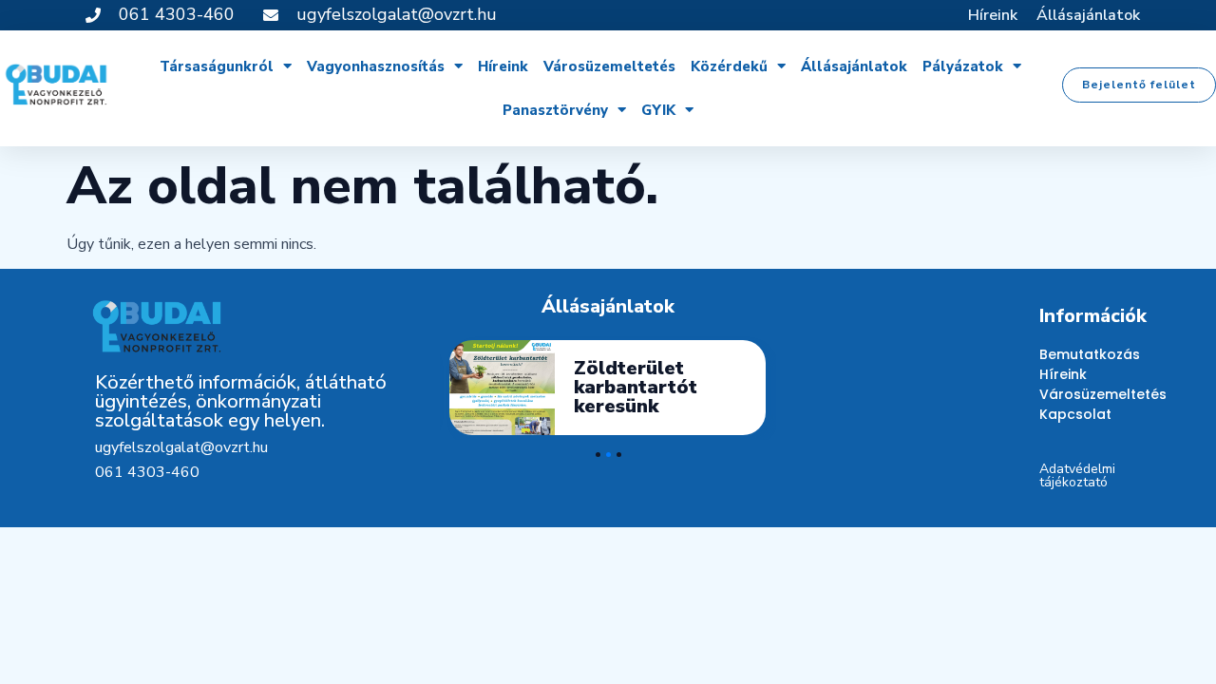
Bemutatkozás (1080, 354)
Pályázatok (962, 66)
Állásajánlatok (1088, 15)
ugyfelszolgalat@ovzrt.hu (181, 447)
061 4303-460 (147, 472)
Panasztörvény (555, 110)
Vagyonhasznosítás (376, 66)
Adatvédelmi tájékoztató (1077, 475)
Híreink (992, 15)
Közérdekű (729, 66)
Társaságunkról (217, 66)
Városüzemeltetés (609, 66)
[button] (1139, 85)
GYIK (658, 110)
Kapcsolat (1075, 414)
